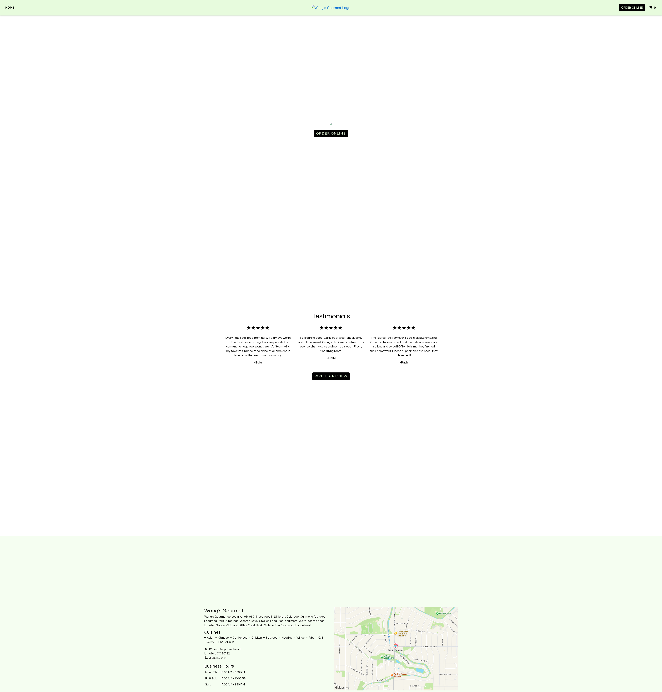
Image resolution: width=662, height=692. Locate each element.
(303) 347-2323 (218, 658)
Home (9, 7)
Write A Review (331, 376)
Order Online (632, 7)
